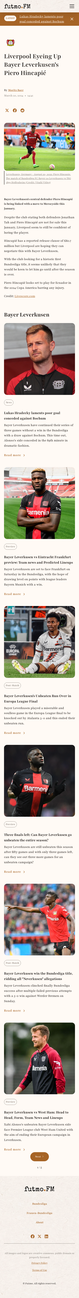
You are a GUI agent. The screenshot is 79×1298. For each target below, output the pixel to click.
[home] (17, 6)
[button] (71, 6)
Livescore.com (25, 296)
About (40, 1222)
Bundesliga (39, 1204)
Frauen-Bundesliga (39, 1213)
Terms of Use (39, 1270)
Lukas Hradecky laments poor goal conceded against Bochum (42, 19)
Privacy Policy (39, 1262)
